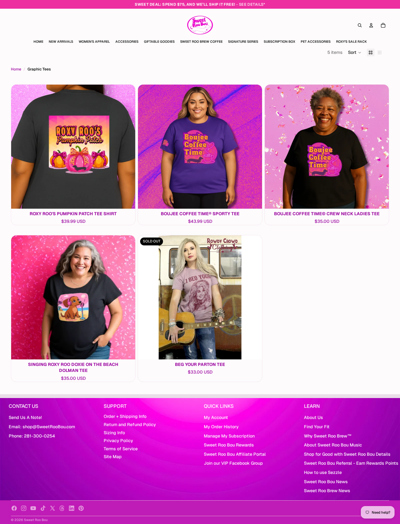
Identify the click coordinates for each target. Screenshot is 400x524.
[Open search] (360, 25)
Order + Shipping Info (125, 416)
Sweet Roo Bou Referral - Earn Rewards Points (351, 463)
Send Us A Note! (25, 417)
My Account (216, 417)
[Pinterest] (81, 508)
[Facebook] (14, 508)
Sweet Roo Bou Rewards (229, 445)
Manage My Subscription (229, 436)
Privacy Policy (118, 440)
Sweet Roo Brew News (327, 491)
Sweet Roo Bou (36, 520)
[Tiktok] (43, 508)
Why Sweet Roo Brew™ (328, 436)
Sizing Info (114, 433)
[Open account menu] (371, 25)
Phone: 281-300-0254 (32, 436)
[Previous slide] (19, 147)
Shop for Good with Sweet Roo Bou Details (347, 454)
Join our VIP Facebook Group (233, 463)
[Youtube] (33, 508)
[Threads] (62, 508)
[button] (354, 52)
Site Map (113, 457)
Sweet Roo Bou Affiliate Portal (235, 454)
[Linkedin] (71, 508)
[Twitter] (52, 508)
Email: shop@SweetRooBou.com (42, 427)
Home (16, 69)
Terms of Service (121, 449)
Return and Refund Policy (130, 424)
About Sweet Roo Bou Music (333, 445)
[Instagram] (23, 508)
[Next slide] (127, 147)
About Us (313, 417)
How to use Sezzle (323, 472)
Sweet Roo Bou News (326, 482)
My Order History (221, 427)
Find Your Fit (317, 427)
